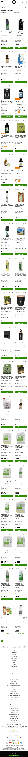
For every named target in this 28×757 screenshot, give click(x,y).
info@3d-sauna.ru (18, 724)
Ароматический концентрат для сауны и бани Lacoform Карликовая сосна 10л (7, 446)
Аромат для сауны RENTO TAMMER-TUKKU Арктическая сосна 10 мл (7, 101)
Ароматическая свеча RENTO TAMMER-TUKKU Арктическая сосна (21, 308)
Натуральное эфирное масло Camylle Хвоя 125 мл (7, 170)
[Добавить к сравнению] (9, 17)
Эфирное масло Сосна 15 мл (6, 67)
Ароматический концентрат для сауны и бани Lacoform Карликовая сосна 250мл (7, 515)
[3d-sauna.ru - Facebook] (10, 737)
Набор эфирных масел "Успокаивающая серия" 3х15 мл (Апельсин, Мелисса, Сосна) (21, 136)
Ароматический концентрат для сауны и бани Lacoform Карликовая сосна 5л (21, 446)
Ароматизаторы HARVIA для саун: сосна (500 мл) (21, 618)
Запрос (7, 633)
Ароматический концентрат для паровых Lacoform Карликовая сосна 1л (6, 584)
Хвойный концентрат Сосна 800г (20, 67)
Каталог (7, 5)
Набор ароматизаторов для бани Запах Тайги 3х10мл (20, 377)
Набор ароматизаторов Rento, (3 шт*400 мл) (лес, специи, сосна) (7, 343)
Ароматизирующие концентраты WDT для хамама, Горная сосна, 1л (20, 274)
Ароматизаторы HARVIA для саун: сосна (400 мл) (7, 32)
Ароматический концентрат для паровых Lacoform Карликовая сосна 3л (20, 549)
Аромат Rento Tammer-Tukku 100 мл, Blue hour (20, 101)
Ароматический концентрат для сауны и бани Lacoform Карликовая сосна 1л (21, 480)
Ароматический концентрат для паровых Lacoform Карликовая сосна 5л (6, 549)
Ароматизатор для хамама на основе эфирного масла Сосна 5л (7, 412)
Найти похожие (21, 633)
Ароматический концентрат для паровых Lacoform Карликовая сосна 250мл (19, 584)
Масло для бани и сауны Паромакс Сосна (7, 239)
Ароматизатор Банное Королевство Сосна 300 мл (7, 205)
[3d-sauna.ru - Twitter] (21, 737)
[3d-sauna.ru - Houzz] (15, 737)
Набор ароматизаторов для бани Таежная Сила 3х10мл (7, 308)
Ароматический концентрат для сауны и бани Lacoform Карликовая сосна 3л (7, 480)
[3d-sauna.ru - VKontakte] (7, 737)
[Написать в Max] (26, 2)
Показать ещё (14, 637)
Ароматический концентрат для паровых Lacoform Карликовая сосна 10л (20, 515)
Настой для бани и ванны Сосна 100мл (20, 170)
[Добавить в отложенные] (12, 17)
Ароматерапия (13, 5)
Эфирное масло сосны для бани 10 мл (7, 618)
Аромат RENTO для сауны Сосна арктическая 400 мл (20, 32)
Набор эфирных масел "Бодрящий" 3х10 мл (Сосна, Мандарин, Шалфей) (20, 239)
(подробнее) (14, 753)
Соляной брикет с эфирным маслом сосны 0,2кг (19, 205)
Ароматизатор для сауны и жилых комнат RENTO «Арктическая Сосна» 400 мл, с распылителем (20, 343)
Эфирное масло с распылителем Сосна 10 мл (21, 412)
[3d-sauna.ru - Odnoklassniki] (13, 737)
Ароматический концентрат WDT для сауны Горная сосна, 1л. (7, 274)
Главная (2, 5)
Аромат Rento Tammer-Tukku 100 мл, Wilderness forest (7, 136)
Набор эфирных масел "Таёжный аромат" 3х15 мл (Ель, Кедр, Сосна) (7, 377)
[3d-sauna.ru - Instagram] (18, 737)
